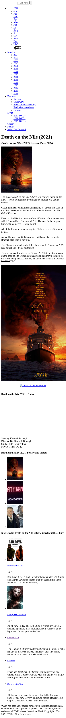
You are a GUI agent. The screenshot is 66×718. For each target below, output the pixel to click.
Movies (11, 52)
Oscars (10, 124)
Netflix (10, 126)
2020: (16, 8)
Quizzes (17, 110)
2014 (16, 82)
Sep (15, 33)
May (16, 22)
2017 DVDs (19, 115)
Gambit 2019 (13, 638)
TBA (16, 44)
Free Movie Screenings (25, 104)
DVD (10, 113)
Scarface (11, 661)
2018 (16, 71)
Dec (15, 41)
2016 (16, 77)
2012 (16, 88)
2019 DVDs (19, 121)
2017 (16, 74)
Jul (15, 27)
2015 (16, 79)
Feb (15, 13)
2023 (16, 57)
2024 (16, 55)
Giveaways (19, 101)
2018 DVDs (19, 118)
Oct (15, 36)
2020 (16, 66)
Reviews (18, 99)
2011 (16, 90)
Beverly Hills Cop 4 (15, 684)
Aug (16, 30)
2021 (16, 63)
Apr (15, 19)
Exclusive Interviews (24, 107)
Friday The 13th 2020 (16, 614)
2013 (16, 85)
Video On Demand (16, 129)
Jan (15, 11)
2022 (16, 60)
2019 (16, 68)
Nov (16, 38)
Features (11, 96)
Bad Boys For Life (15, 566)
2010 (16, 93)
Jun (15, 24)
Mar (15, 16)
